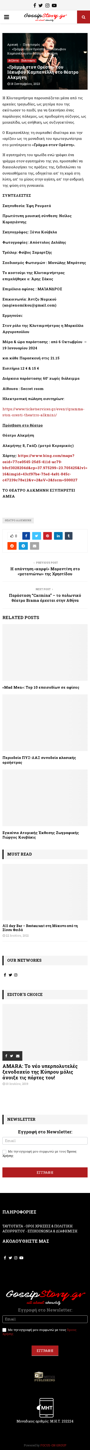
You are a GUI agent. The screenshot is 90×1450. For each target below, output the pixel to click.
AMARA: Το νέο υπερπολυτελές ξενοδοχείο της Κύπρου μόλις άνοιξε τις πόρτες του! (40, 1072)
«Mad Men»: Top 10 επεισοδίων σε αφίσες (40, 687)
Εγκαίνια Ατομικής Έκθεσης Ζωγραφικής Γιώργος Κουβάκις (40, 835)
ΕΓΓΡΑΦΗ (45, 1172)
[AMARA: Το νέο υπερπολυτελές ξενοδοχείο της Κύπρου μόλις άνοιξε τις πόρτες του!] (45, 1032)
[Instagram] (47, 6)
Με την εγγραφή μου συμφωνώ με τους (39, 1153)
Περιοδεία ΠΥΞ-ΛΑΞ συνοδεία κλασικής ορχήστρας (39, 760)
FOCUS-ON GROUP (53, 1445)
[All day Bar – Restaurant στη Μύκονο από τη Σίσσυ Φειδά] (45, 892)
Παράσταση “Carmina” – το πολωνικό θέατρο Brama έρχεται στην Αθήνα (45, 598)
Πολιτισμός (28, 60)
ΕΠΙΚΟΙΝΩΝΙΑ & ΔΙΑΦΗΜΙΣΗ (53, 1231)
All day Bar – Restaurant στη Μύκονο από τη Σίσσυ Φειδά (40, 927)
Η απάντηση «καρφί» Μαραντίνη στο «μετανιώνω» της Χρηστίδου (45, 571)
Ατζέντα (13, 60)
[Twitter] (40, 6)
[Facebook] (34, 6)
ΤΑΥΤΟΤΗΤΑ (12, 1226)
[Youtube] (54, 6)
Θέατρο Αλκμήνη (18, 520)
